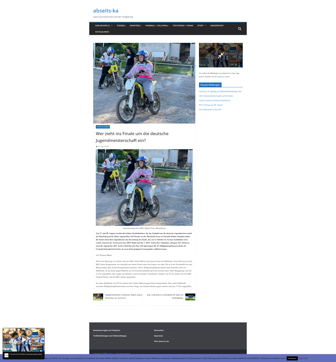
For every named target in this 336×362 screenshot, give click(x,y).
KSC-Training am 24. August (211, 105)
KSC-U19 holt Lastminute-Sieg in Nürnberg (165, 297)
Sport (200, 25)
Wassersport (217, 25)
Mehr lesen (303, 358)
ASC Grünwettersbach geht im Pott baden (216, 96)
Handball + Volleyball (157, 25)
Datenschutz (159, 330)
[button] (111, 25)
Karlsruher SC (102, 25)
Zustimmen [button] (292, 358)
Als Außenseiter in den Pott (210, 109)
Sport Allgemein (103, 127)
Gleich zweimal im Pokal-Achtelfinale (214, 100)
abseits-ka (106, 10)
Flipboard (221, 76)
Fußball (121, 25)
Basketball (135, 25)
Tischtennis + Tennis (183, 25)
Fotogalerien (102, 32)
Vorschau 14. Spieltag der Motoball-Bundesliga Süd (220, 91)
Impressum (158, 335)
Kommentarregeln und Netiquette (106, 330)
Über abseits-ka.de (161, 341)
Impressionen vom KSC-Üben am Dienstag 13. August (123, 297)
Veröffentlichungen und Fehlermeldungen (110, 335)
